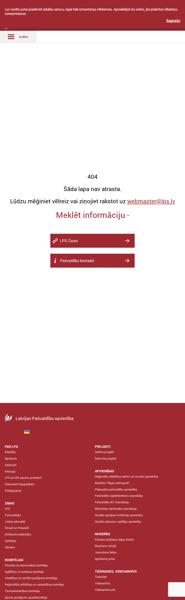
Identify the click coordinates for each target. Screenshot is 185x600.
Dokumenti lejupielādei (19, 484)
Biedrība (10, 452)
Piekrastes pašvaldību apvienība (116, 489)
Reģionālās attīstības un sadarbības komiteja (34, 584)
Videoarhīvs (102, 583)
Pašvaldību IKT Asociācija (112, 502)
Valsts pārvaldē (15, 521)
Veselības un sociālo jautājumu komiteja (31, 578)
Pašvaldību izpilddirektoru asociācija (119, 496)
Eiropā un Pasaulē (17, 528)
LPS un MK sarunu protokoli (23, 478)
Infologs (10, 471)
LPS (7, 508)
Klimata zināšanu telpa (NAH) (114, 539)
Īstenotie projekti (105, 458)
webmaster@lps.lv (151, 201)
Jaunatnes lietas (106, 552)
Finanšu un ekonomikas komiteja (26, 565)
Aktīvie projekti (104, 452)
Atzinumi (10, 465)
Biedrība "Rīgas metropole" (112, 483)
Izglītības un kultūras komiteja (24, 572)
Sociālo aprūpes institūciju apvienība (119, 515)
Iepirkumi (11, 458)
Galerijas (10, 541)
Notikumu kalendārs (18, 534)
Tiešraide (101, 577)
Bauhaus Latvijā (105, 546)
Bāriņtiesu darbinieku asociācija (116, 508)
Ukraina (10, 547)
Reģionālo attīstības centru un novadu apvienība (126, 476)
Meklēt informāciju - (92, 214)
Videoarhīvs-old (105, 590)
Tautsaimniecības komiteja (22, 591)
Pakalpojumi (13, 490)
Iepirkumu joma (105, 559)
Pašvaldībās (13, 515)
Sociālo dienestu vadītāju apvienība (118, 521)
